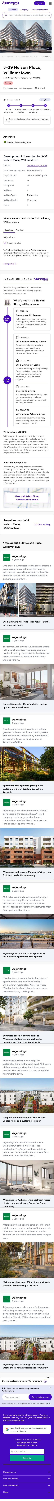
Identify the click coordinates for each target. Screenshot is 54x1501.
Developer (9, 229)
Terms (37, 1403)
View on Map (44, 524)
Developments (8, 56)
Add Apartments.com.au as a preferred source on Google (28, 1429)
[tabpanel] (27, 251)
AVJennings (9, 237)
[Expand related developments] (48, 1377)
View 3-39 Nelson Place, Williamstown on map (27, 498)
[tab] (9, 230)
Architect (20, 229)
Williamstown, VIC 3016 (27, 56)
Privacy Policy (46, 1403)
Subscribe (27, 1458)
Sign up (39, 3)
